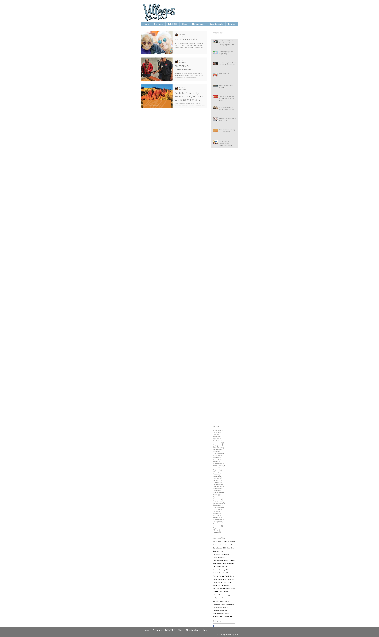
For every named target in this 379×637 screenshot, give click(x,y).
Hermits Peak (217, 563)
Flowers (232, 560)
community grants (227, 595)
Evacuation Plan (218, 560)
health (223, 604)
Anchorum (226, 541)
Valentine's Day (225, 588)
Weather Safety (218, 591)
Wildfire (226, 591)
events (227, 601)
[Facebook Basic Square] (214, 626)
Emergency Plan (218, 551)
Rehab (232, 576)
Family (226, 560)
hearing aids (230, 604)
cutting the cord (218, 598)
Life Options (217, 566)
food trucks (216, 604)
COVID (232, 541)
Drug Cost (230, 548)
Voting (233, 588)
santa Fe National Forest (221, 613)
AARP (215, 541)
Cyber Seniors (217, 548)
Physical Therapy (218, 576)
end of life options (218, 601)
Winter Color (217, 595)
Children (215, 545)
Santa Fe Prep (217, 582)
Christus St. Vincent (226, 545)
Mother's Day (217, 573)
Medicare (225, 566)
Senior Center (227, 582)
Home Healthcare (228, 563)
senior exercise (218, 616)
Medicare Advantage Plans (221, 570)
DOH (224, 548)
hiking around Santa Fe (220, 607)
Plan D (227, 576)
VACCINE (216, 588)
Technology (225, 585)
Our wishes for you (228, 573)
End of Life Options (219, 557)
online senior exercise (220, 610)
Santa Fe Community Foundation (223, 579)
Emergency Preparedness (221, 554)
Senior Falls (216, 585)
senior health (228, 616)
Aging (219, 541)
